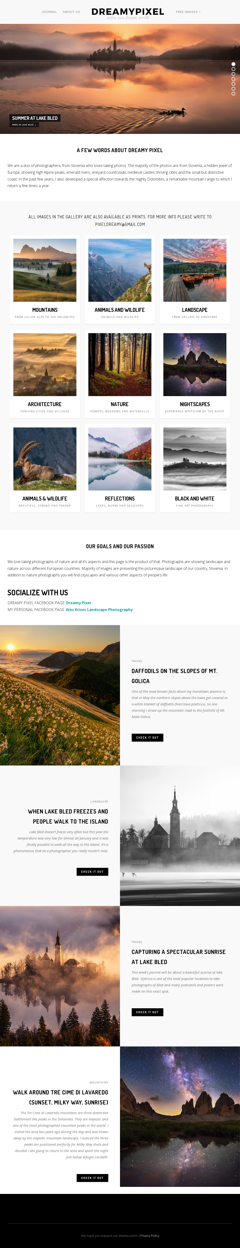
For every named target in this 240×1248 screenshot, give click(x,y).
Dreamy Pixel (78, 602)
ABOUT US (71, 12)
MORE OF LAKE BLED (23, 125)
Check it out (147, 737)
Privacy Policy (149, 1235)
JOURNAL (49, 12)
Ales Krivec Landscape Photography (99, 609)
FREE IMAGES (187, 12)
